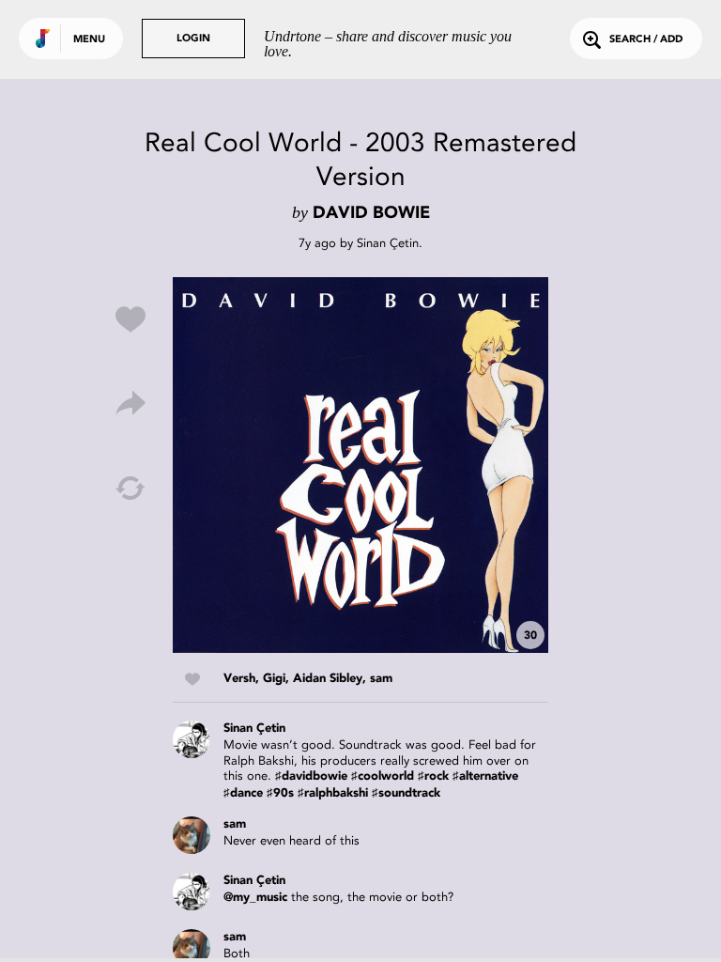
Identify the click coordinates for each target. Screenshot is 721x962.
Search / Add (646, 40)
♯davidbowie (311, 776)
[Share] (130, 404)
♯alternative (485, 776)
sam (381, 679)
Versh (239, 679)
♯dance (243, 793)
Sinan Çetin (388, 243)
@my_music (255, 898)
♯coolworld (382, 776)
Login (193, 39)
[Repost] (130, 488)
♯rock (433, 776)
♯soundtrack (406, 793)
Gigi (274, 679)
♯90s (280, 793)
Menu (89, 40)
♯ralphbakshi (333, 793)
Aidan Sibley (327, 679)
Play (360, 465)
